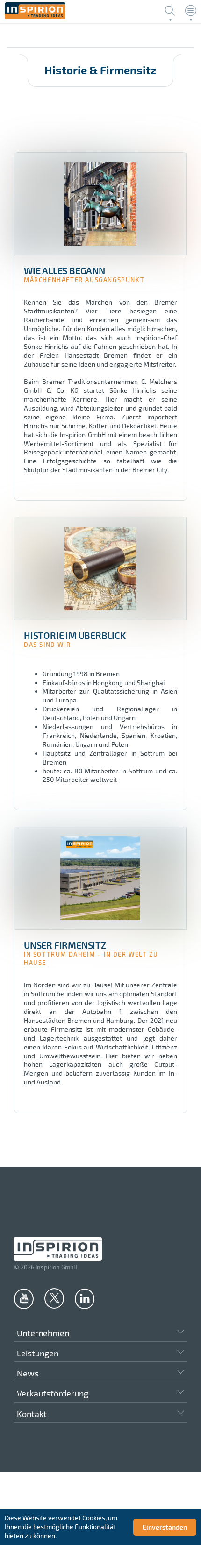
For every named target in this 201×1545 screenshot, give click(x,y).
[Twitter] (54, 1298)
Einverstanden (165, 1527)
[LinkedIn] (84, 1298)
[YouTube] (24, 1298)
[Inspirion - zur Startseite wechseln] (35, 17)
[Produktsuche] (170, 10)
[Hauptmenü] (190, 10)
